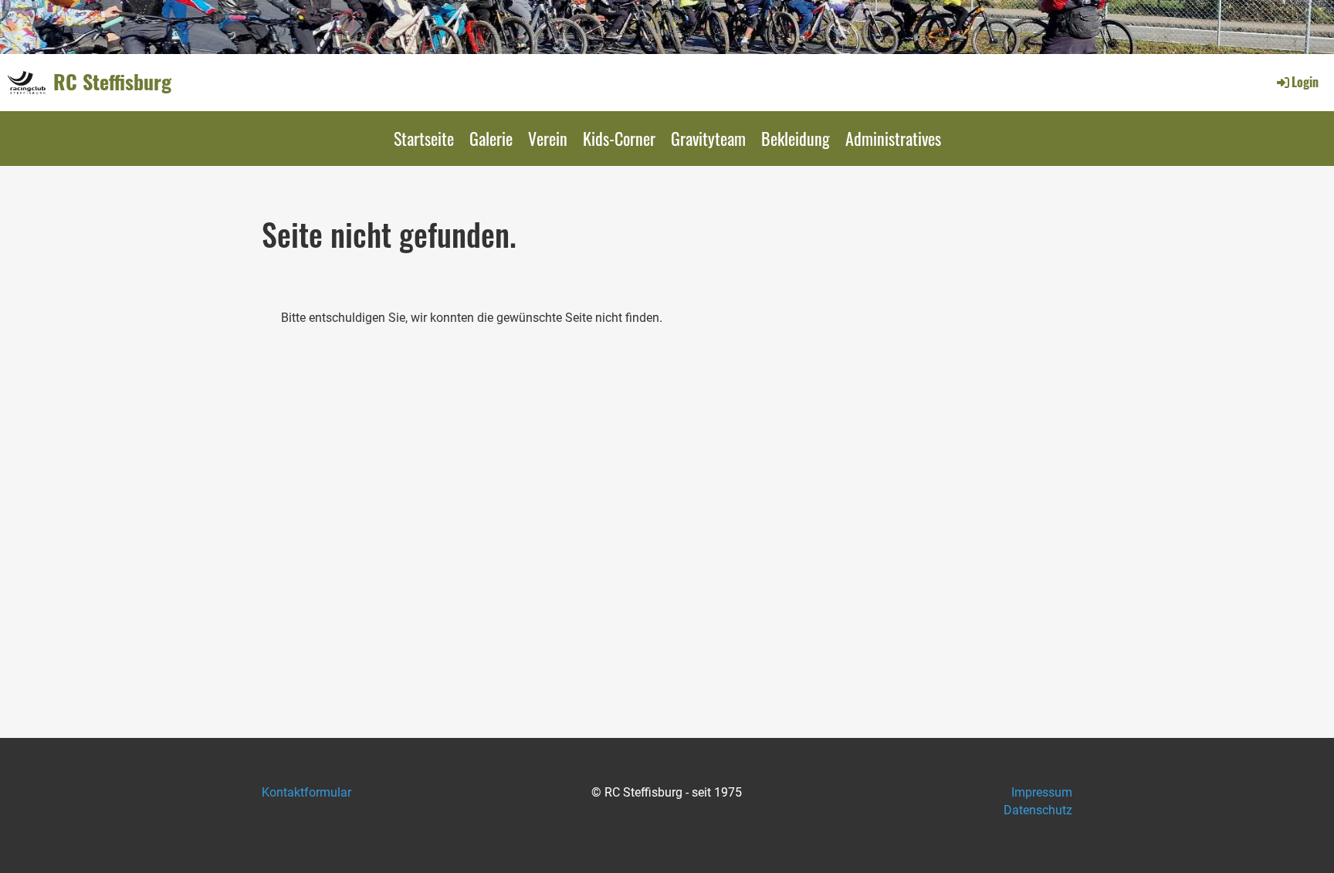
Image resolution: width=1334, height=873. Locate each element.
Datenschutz (1038, 810)
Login (1305, 82)
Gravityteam (708, 138)
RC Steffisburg (112, 82)
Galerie (491, 138)
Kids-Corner (619, 138)
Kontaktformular (306, 792)
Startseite (424, 138)
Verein (547, 138)
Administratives (893, 138)
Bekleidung (795, 138)
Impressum (1041, 792)
